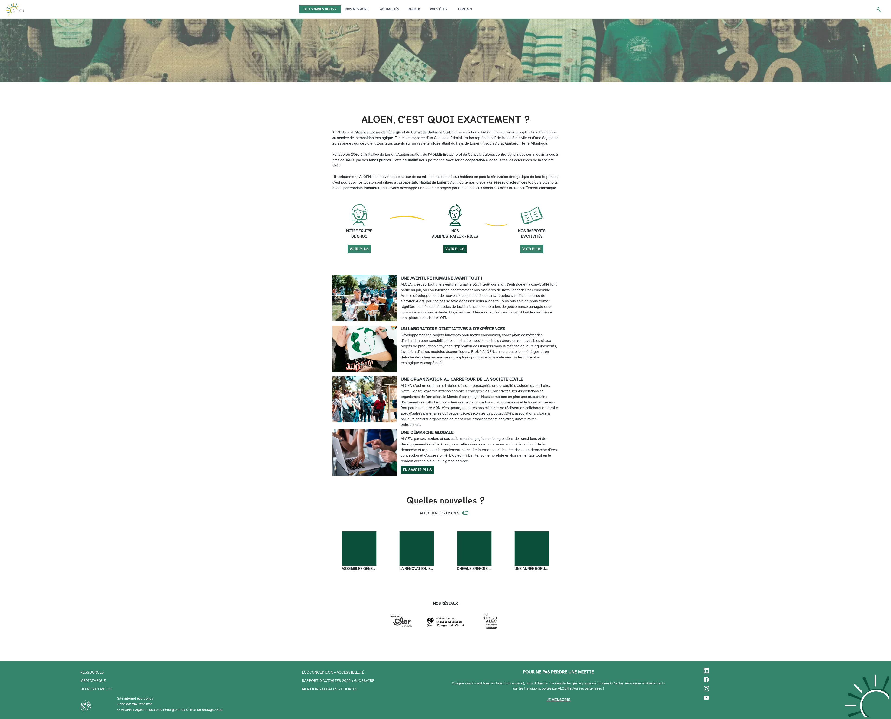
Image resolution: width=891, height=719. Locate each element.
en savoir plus (417, 470)
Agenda (414, 9)
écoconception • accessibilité (333, 672)
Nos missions (356, 9)
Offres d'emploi (96, 689)
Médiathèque (93, 681)
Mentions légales (319, 689)
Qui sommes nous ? (320, 9)
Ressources (92, 672)
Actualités (389, 9)
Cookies (349, 689)
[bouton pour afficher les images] (465, 513)
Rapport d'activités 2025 (326, 681)
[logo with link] (15, 9)
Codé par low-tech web (134, 704)
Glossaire (364, 681)
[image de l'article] (359, 548)
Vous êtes (438, 9)
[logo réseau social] (706, 672)
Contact (465, 9)
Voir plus (359, 249)
